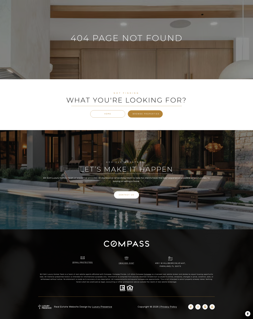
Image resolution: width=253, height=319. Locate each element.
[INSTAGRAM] (198, 306)
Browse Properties (146, 114)
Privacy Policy (168, 307)
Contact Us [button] (126, 195)
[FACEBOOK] (190, 306)
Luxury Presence (102, 307)
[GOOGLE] (205, 306)
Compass (147, 274)
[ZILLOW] (212, 306)
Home (107, 114)
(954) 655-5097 (126, 263)
